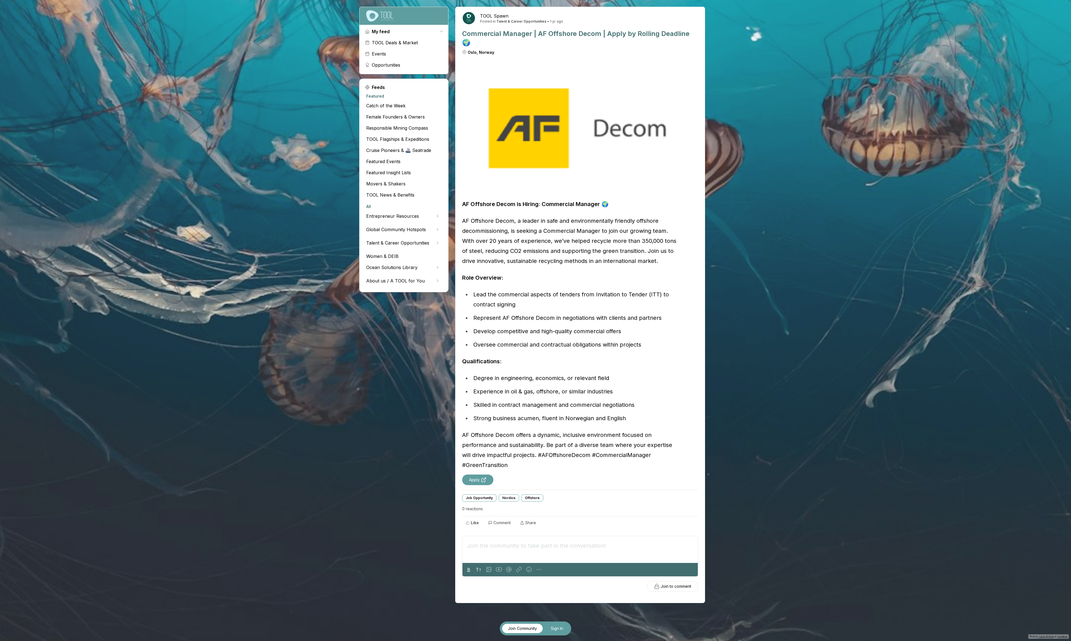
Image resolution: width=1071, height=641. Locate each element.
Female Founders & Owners (395, 117)
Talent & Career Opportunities (397, 243)
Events (379, 54)
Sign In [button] (557, 628)
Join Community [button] (522, 628)
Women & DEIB (382, 256)
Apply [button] (474, 479)
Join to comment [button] (676, 586)
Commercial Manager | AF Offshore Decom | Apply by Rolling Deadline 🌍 (575, 38)
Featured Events (383, 161)
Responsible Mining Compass (397, 128)
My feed (381, 31)
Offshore (532, 498)
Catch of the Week (386, 105)
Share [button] (530, 522)
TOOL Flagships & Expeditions (397, 139)
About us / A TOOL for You (395, 281)
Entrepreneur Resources (392, 216)
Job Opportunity (479, 498)
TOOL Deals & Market (395, 42)
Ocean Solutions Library (392, 267)
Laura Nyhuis (1046, 636)
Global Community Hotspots (396, 229)
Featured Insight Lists (388, 172)
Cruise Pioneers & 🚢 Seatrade (398, 150)
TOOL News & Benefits (390, 195)
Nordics (508, 498)
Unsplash (1062, 636)
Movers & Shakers (386, 184)
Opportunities (386, 65)
